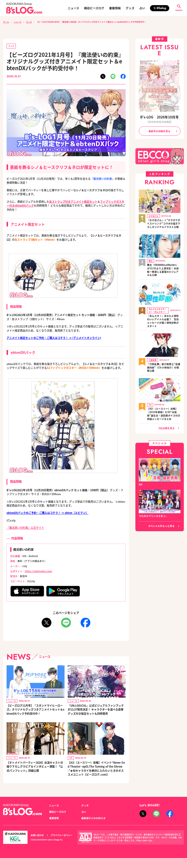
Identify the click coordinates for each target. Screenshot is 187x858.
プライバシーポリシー (62, 835)
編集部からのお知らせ (93, 818)
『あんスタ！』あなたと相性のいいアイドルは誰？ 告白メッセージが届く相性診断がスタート (163, 321)
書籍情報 (115, 8)
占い (142, 8)
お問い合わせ (37, 835)
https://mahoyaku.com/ (38, 571)
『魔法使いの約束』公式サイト (25, 528)
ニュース (73, 8)
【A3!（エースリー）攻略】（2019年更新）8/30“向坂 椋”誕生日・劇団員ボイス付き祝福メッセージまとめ (163, 413)
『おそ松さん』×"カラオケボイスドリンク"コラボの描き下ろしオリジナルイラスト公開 (163, 224)
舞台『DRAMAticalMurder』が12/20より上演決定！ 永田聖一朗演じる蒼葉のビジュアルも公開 (163, 270)
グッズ (130, 8)
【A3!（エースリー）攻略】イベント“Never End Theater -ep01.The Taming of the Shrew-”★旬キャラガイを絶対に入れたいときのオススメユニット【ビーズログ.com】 (96, 769)
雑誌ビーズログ (94, 8)
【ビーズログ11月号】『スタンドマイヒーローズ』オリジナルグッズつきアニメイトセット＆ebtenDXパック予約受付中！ (35, 709)
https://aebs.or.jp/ (144, 840)
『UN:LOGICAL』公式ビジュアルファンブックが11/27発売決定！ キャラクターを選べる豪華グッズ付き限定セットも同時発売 (96, 709)
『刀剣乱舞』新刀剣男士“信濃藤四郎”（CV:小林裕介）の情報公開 (163, 368)
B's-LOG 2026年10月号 (159, 117)
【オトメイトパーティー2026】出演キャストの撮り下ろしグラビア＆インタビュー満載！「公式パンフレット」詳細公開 (35, 766)
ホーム (6, 21)
